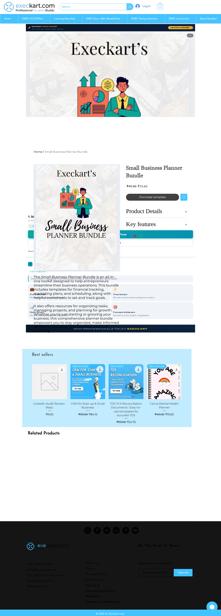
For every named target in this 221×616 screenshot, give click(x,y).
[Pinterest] (125, 530)
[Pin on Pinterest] (135, 236)
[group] (106, 394)
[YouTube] (135, 530)
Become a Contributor (102, 601)
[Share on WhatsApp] (141, 236)
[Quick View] (49, 381)
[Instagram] (87, 530)
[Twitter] (106, 530)
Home (38, 151)
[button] (160, 5)
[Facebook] (97, 530)
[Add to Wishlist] (183, 197)
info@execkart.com (41, 569)
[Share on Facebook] (128, 236)
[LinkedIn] (116, 530)
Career (89, 568)
